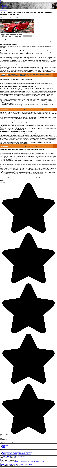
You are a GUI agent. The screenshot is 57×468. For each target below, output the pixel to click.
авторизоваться (16, 440)
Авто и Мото (2, 2)
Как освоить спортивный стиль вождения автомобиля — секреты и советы (11, 459)
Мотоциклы (4, 446)
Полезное (3, 8)
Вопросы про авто (5, 6)
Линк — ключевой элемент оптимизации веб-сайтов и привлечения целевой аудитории (13, 458)
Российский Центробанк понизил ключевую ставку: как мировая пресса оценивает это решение (16, 454)
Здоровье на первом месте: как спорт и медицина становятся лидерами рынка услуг (15, 453)
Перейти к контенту (3, 0)
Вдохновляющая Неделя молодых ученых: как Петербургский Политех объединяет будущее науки (17, 452)
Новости (3, 447)
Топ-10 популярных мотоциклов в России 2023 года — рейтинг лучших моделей (12, 456)
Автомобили (4, 5)
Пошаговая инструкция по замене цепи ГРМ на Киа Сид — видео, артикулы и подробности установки (16, 464)
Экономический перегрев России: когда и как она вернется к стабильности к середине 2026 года (17, 451)
